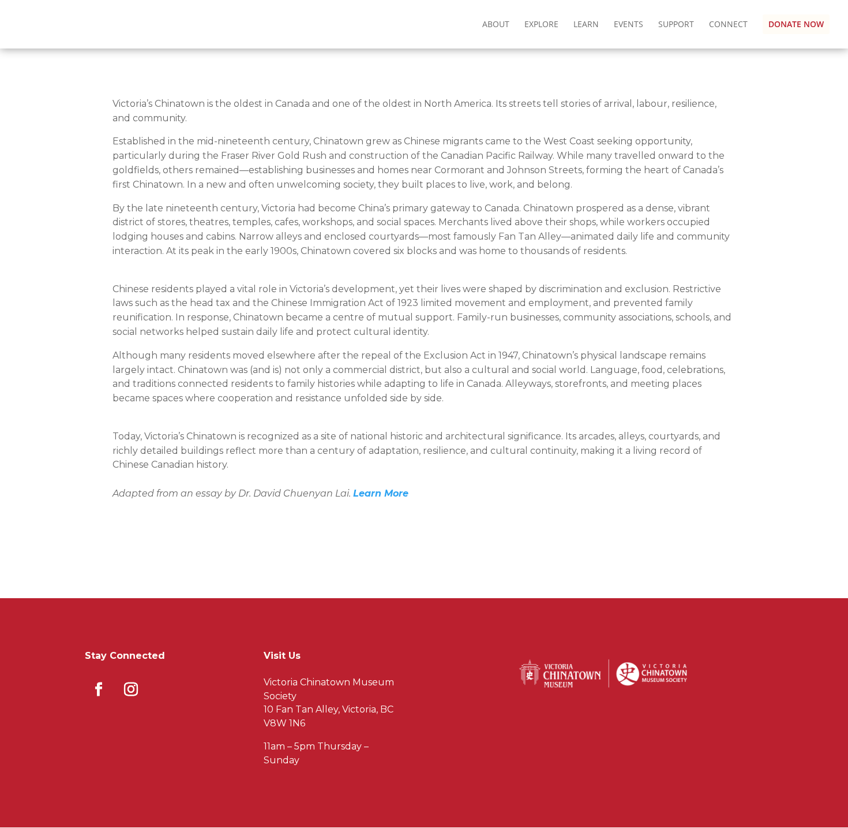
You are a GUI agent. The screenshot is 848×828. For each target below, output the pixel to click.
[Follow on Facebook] (98, 689)
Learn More (380, 493)
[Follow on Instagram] (131, 689)
